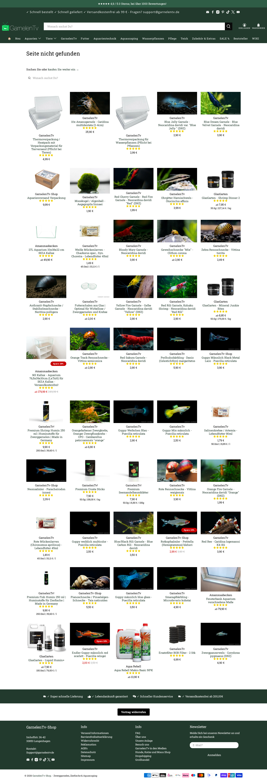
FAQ (137, 733)
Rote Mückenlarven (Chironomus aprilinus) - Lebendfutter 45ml (46, 545)
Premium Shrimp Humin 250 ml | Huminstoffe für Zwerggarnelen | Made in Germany (46, 435)
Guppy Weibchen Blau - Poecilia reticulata (133, 431)
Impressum (88, 759)
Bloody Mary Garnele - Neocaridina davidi (133, 251)
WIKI (255, 38)
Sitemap (86, 756)
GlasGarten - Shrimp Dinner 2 (221, 197)
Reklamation (88, 744)
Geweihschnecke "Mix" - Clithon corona (177, 251)
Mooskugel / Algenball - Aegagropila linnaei (90, 202)
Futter (85, 38)
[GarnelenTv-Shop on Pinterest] (222, 12)
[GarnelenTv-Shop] (20, 26)
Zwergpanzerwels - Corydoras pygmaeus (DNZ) (221, 654)
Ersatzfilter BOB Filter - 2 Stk (177, 652)
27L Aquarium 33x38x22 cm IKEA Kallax (46, 251)
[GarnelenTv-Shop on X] (233, 12)
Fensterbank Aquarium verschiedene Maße (220, 600)
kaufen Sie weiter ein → (63, 69)
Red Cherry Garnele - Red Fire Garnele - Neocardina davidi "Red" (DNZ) (133, 200)
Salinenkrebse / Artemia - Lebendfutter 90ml (220, 431)
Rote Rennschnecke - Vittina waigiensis (177, 490)
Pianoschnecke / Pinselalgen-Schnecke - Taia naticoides (90, 598)
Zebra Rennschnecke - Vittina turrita (220, 251)
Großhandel (142, 759)
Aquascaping (129, 38)
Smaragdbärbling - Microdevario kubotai (177, 598)
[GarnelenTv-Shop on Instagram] (217, 12)
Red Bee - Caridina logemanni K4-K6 (221, 543)
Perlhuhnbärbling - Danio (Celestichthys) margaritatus (177, 359)
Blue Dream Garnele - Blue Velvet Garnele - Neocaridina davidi (220, 125)
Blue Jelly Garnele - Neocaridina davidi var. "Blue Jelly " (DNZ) (177, 125)
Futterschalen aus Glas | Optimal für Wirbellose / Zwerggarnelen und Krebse (90, 308)
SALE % (225, 38)
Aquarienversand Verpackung (46, 197)
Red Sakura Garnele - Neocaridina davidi (133, 359)
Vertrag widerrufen (133, 712)
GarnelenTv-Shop (42, 775)
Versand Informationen (95, 733)
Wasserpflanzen (153, 38)
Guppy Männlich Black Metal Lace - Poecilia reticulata (221, 359)
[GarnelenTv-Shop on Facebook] (212, 12)
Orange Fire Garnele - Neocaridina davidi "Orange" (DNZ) (220, 492)
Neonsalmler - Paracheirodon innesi (46, 490)
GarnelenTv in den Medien (151, 748)
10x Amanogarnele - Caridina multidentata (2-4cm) (90, 123)
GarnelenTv (69, 38)
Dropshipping (143, 756)
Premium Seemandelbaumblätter (133, 490)
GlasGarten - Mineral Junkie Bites (220, 306)
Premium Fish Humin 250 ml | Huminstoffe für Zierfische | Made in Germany (46, 600)
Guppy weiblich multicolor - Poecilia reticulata (90, 543)
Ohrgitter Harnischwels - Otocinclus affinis (177, 199)
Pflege (172, 38)
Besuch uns (142, 744)
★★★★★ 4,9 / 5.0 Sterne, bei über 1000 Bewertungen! (132, 3)
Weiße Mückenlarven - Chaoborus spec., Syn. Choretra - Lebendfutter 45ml (89, 253)
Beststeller (241, 38)
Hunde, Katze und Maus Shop (152, 752)
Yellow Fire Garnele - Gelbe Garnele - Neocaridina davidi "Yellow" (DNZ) (133, 308)
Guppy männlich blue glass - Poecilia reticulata (133, 598)
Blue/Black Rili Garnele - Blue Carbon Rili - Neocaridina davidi (133, 545)
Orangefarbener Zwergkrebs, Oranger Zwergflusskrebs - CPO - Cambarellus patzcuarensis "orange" (90, 435)
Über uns (140, 737)
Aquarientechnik (105, 38)
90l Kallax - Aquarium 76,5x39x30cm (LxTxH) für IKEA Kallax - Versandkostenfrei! (46, 379)
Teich (184, 38)
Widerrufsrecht (90, 740)
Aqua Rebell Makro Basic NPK (133, 670)
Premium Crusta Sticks (90, 489)
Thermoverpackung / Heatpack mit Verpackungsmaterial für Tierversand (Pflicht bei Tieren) (46, 145)
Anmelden (214, 755)
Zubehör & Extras (204, 38)
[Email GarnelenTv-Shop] (207, 12)
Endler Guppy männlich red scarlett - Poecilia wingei (90, 654)
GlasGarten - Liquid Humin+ (46, 660)
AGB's (84, 748)
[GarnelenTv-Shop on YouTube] (238, 12)
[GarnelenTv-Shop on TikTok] (228, 12)
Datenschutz (88, 752)
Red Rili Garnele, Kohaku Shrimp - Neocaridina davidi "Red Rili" (177, 308)
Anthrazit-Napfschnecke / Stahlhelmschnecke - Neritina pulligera (46, 308)
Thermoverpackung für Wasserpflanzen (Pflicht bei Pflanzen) (133, 142)
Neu (18, 38)
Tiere (49, 38)
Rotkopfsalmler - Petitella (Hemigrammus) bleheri (177, 543)
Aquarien (31, 38)
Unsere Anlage (144, 740)
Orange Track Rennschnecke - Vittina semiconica (89, 359)
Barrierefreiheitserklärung (96, 737)
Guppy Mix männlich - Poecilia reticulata (177, 431)
